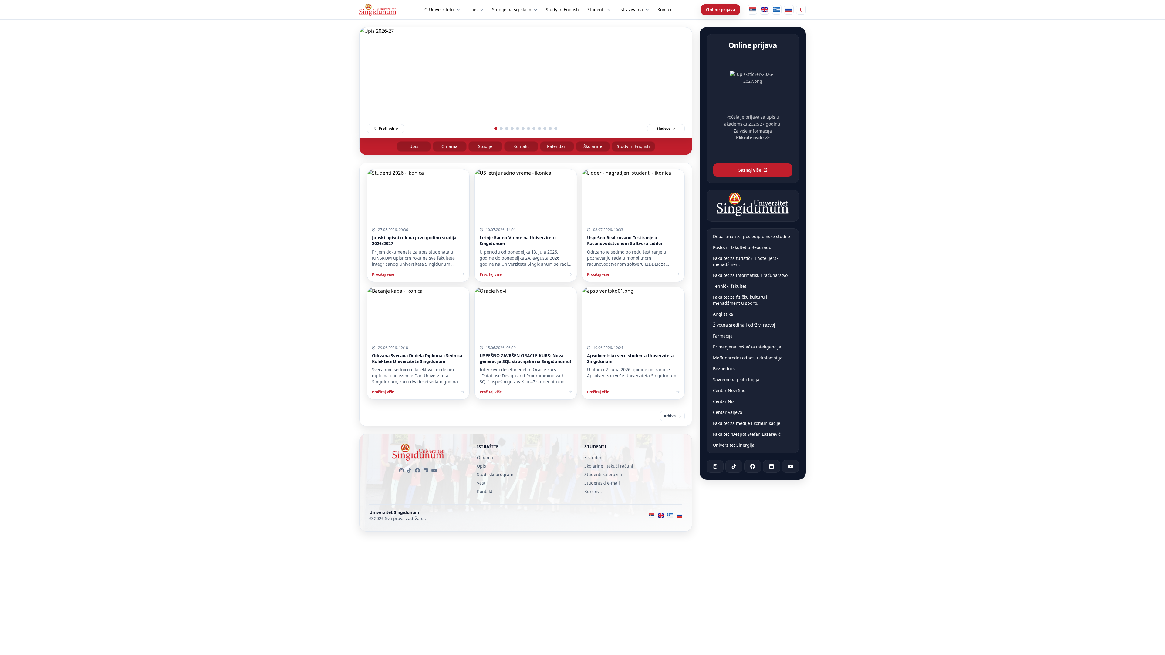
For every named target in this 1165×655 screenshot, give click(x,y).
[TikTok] (409, 470)
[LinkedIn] (426, 470)
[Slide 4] (512, 128)
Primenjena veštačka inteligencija (747, 347)
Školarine (592, 146)
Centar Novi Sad (729, 390)
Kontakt (521, 146)
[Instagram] (401, 470)
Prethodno (388, 128)
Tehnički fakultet (729, 286)
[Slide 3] (506, 128)
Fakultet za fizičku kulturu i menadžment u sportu (740, 300)
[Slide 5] (517, 128)
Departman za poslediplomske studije (751, 236)
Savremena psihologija (736, 379)
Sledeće (663, 128)
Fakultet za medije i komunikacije (746, 423)
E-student (594, 457)
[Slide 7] (528, 128)
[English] (764, 10)
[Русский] (789, 10)
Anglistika (723, 314)
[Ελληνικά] (777, 10)
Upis (413, 146)
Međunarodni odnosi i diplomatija (747, 358)
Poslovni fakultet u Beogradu (742, 247)
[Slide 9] (539, 128)
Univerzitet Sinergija (734, 445)
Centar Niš (723, 401)
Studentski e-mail (602, 483)
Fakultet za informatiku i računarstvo (750, 275)
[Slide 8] (533, 128)
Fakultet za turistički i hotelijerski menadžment (746, 261)
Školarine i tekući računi (608, 466)
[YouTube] (434, 470)
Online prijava (720, 9)
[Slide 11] (550, 128)
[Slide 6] (523, 128)
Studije (485, 146)
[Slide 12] (555, 128)
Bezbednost (725, 368)
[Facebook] (417, 470)
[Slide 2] (501, 128)
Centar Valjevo (727, 412)
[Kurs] (801, 10)
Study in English (633, 146)
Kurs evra (594, 491)
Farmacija (723, 336)
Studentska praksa (603, 474)
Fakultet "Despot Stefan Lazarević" (747, 434)
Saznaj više (749, 170)
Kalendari (557, 146)
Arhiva (670, 415)
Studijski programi (496, 474)
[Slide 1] (495, 128)
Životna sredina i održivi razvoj (744, 325)
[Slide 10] (544, 128)
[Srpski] (752, 10)
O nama (449, 146)
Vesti (482, 483)
